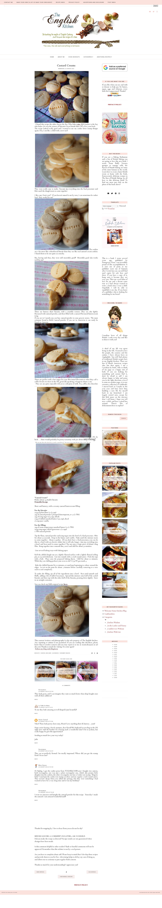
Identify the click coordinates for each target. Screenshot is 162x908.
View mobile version (66, 876)
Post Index (112, 2)
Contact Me (8, 2)
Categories (88, 57)
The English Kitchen (11, 892)
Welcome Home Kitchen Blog (115, 611)
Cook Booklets (74, 57)
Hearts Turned (43, 720)
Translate (111, 209)
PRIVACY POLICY (114, 104)
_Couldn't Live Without (115, 629)
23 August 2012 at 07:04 (45, 767)
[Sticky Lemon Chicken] (114, 517)
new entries (40, 872)
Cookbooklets (109, 614)
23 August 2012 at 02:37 (45, 751)
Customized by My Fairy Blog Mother (149, 892)
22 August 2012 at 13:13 (45, 707)
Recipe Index (60, 2)
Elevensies (55, 653)
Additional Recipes (104, 57)
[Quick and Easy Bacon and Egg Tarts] (114, 570)
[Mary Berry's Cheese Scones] (114, 597)
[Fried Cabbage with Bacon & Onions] (114, 490)
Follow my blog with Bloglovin (46, 649)
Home (52, 57)
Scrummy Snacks (65, 653)
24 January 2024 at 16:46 (46, 792)
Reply (36, 699)
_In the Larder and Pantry (116, 626)
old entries (92, 872)
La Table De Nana (44, 706)
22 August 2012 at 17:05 (45, 721)
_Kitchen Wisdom (113, 622)
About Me (61, 57)
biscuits (37, 653)
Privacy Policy (74, 2)
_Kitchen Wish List (114, 632)
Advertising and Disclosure (93, 2)
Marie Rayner (42, 765)
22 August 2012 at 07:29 (45, 691)
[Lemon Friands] (114, 544)
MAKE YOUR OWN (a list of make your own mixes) (34, 2)
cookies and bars (46, 653)
